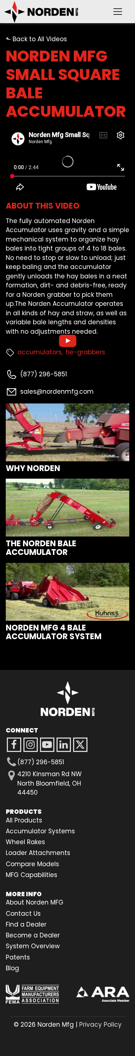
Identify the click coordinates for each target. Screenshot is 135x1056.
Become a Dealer (33, 935)
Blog (12, 968)
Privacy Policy (100, 1024)
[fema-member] (32, 994)
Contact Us (23, 913)
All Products (24, 820)
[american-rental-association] (103, 994)
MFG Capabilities (31, 875)
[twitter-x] (80, 745)
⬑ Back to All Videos (36, 39)
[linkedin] (63, 745)
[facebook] (14, 745)
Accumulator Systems (40, 831)
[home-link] (68, 698)
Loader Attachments (38, 852)
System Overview (33, 946)
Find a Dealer (26, 924)
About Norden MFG (34, 902)
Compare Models (32, 864)
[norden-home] (53, 11)
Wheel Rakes (25, 842)
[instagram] (47, 745)
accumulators (39, 352)
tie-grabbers (85, 352)
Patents (18, 957)
